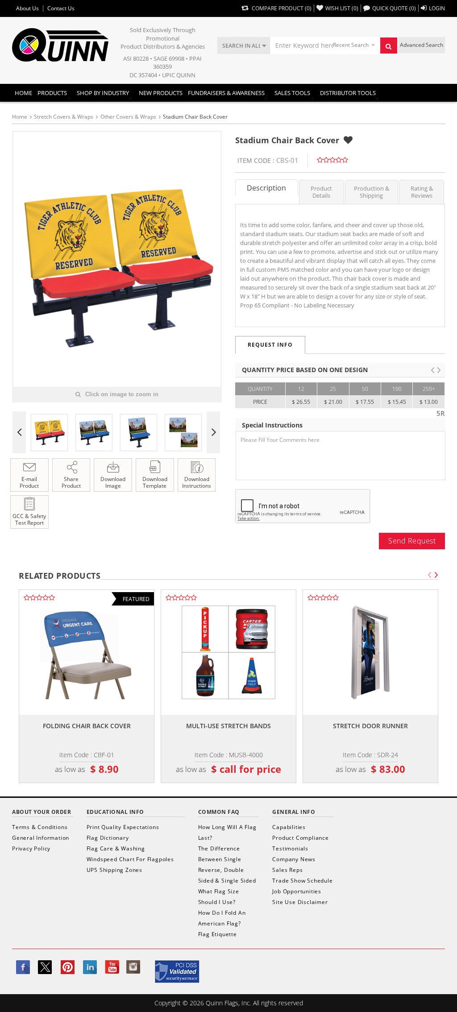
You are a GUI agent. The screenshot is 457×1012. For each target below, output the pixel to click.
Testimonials (290, 848)
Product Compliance (300, 838)
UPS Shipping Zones (114, 870)
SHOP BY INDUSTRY (103, 93)
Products (52, 93)
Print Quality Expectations (123, 827)
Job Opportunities (296, 891)
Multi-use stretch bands (228, 726)
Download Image (112, 482)
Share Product (71, 482)
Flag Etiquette (217, 934)
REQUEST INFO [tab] (270, 344)
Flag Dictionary (108, 838)
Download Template (154, 482)
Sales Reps (287, 870)
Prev (19, 432)
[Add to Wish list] (348, 140)
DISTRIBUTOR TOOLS (348, 93)
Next (213, 432)
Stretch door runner (370, 726)
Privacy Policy (31, 848)
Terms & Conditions (39, 827)
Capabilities (289, 827)
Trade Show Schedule (302, 880)
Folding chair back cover (87, 726)
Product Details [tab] (321, 191)
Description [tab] (266, 188)
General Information (40, 838)
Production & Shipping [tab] (371, 191)
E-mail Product (29, 482)
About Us (27, 8)
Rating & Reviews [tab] (422, 191)
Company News (294, 859)
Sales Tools (292, 93)
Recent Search (351, 45)
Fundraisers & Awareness (226, 93)
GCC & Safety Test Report (29, 519)
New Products (161, 93)
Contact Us (61, 8)
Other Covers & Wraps (128, 116)
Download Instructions (196, 482)
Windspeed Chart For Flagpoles (130, 859)
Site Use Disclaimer (300, 902)
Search (389, 45)
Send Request (412, 541)
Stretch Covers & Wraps (63, 116)
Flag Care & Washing (116, 848)
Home (23, 93)
